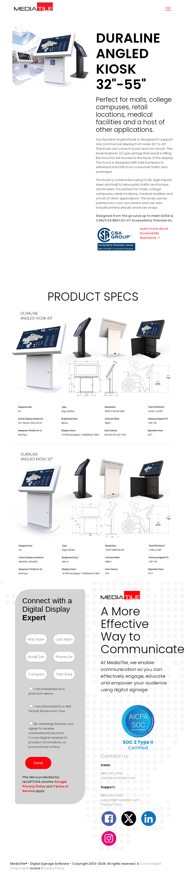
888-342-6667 (112, 795)
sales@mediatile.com (118, 778)
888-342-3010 (112, 773)
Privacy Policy (111, 804)
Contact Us (114, 756)
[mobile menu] (168, 9)
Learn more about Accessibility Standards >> (154, 233)
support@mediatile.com (120, 800)
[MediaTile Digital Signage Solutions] (33, 9)
